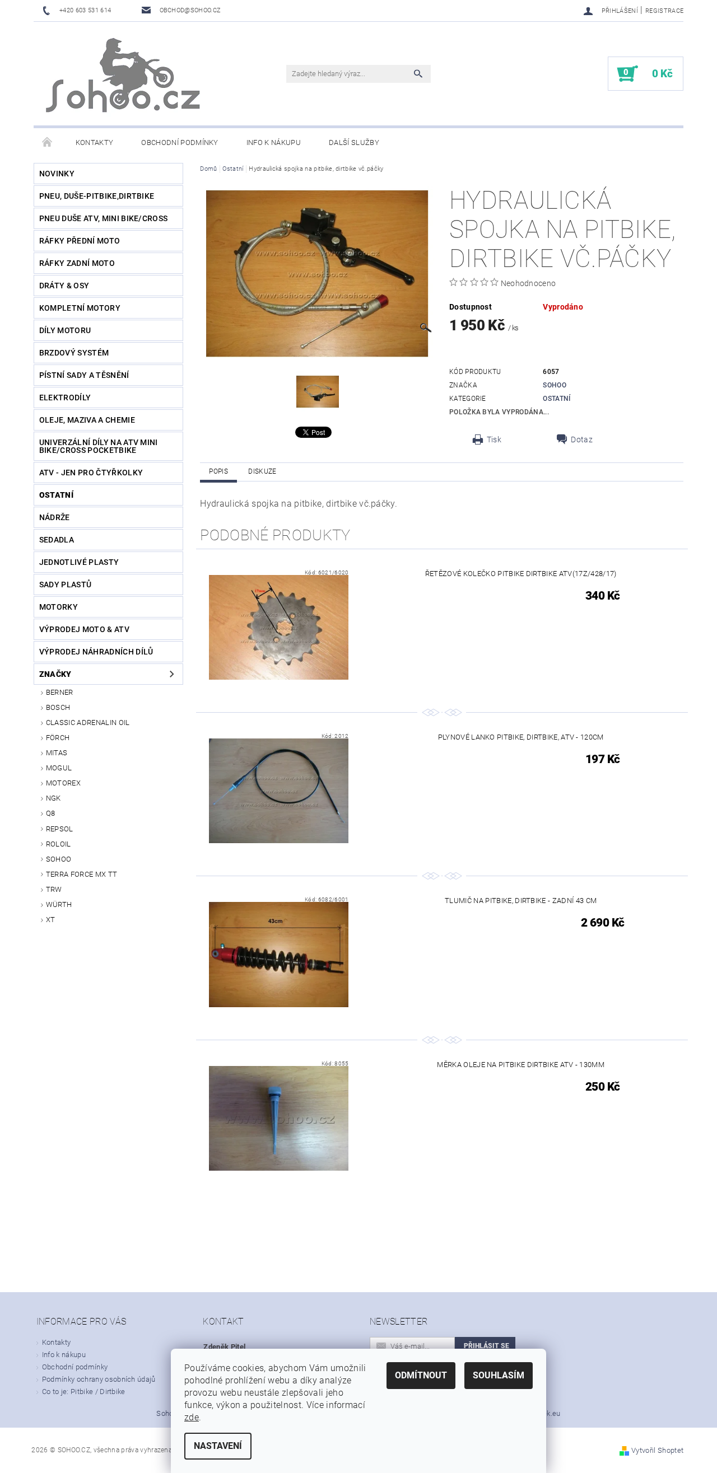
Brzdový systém (74, 352)
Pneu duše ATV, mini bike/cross (103, 218)
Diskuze (262, 471)
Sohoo (59, 859)
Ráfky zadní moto (77, 263)
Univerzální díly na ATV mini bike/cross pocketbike (98, 446)
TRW (54, 889)
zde (191, 1417)
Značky (55, 674)
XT (50, 919)
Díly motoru (65, 330)
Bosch (58, 707)
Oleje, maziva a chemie (87, 419)
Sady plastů (65, 584)
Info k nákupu (273, 142)
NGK (53, 798)
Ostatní (56, 494)
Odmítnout (421, 1375)
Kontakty (95, 142)
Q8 (50, 813)
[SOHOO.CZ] (124, 79)
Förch (58, 737)
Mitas (57, 753)
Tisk (494, 439)
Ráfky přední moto (79, 240)
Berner (59, 692)
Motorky (58, 606)
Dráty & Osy (64, 285)
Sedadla (56, 539)
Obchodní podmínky (179, 142)
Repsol (59, 829)
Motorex (63, 783)
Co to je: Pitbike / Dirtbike (83, 1391)
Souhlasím (498, 1375)
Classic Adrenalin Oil (88, 722)
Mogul (59, 768)
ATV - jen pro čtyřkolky (91, 472)
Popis (218, 471)
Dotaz (582, 439)
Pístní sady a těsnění (84, 375)
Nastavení (218, 1446)
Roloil (58, 844)
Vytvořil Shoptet (657, 1450)
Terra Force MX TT (81, 874)
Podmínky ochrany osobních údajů (99, 1379)
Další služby (354, 142)
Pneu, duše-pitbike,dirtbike (97, 195)
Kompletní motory (79, 307)
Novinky (57, 173)
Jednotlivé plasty (79, 562)
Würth (59, 904)
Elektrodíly (65, 397)
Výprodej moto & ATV (84, 629)
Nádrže (54, 517)
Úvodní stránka (48, 142)
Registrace (664, 11)
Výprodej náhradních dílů (96, 651)
